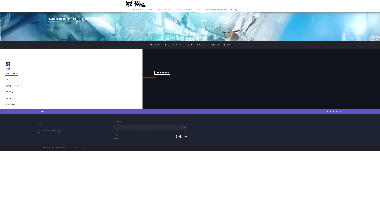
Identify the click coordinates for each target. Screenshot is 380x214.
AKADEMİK (11, 98)
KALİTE (9, 79)
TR (241, 10)
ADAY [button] (159, 10)
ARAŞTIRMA (12, 86)
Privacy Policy (83, 147)
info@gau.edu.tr (40, 124)
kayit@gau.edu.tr (40, 126)
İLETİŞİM (226, 45)
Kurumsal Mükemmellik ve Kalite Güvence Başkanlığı (214, 10)
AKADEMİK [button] (151, 10)
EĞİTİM (9, 92)
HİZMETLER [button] (188, 10)
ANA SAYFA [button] (154, 45)
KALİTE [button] (166, 45)
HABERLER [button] (214, 45)
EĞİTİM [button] (190, 45)
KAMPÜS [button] (178, 10)
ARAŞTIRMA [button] (168, 10)
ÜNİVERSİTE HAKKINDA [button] (137, 10)
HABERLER (11, 104)
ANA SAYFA (11, 73)
